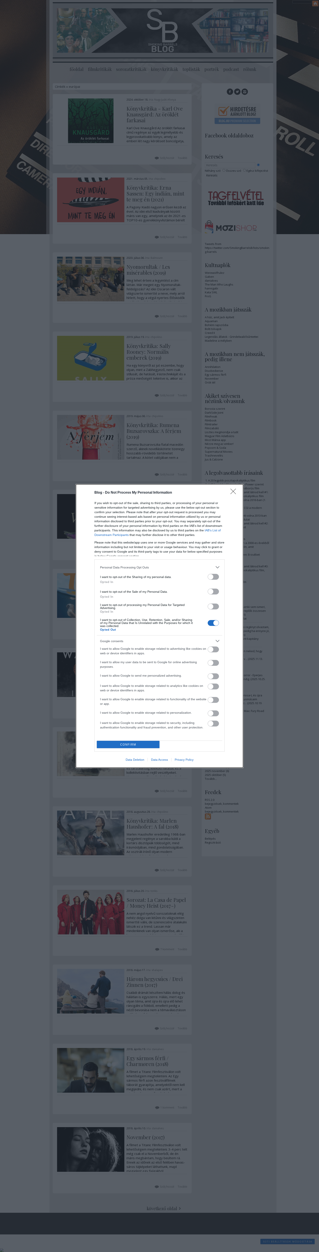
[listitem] (159, 567)
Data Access (159, 759)
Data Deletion (135, 759)
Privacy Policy (184, 759)
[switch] (213, 577)
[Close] (234, 493)
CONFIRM (128, 744)
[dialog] (159, 626)
